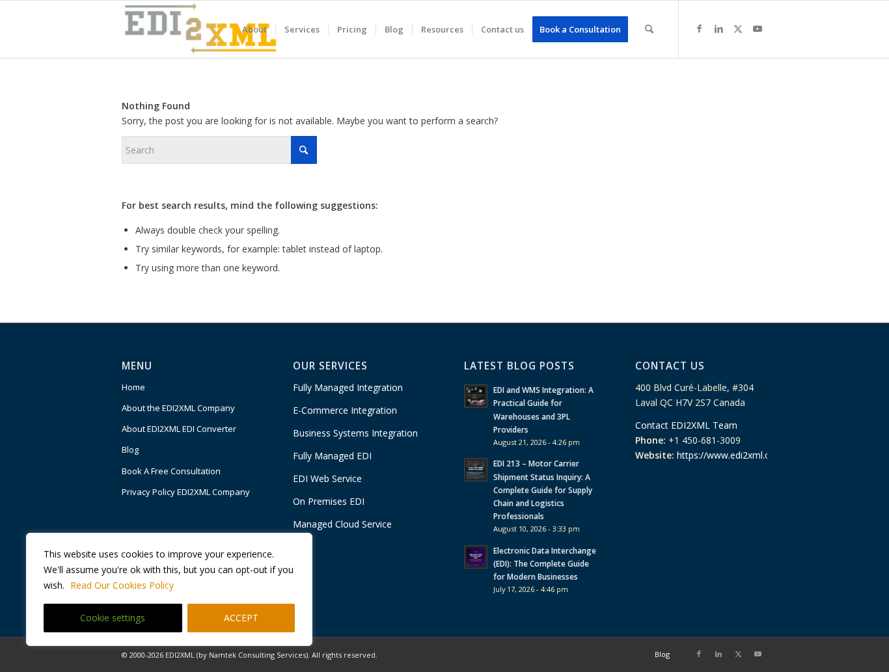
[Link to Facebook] (699, 28)
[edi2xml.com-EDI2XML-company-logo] (201, 29)
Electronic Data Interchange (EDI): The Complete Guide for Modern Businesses (544, 563)
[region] (169, 589)
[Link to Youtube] (757, 28)
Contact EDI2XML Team (686, 425)
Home (133, 387)
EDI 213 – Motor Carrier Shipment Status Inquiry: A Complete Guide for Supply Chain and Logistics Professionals (542, 489)
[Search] (649, 29)
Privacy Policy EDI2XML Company (186, 492)
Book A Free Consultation (171, 471)
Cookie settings (112, 618)
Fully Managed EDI (332, 456)
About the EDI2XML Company (178, 408)
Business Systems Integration (355, 433)
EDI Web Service (328, 478)
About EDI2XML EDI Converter (179, 429)
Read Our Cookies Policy (122, 585)
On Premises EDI (330, 501)
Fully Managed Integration (348, 387)
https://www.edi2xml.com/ (732, 455)
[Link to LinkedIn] (718, 28)
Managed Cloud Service (342, 524)
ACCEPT (241, 618)
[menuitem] (254, 29)
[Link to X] (738, 28)
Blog (130, 449)
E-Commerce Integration (345, 410)
